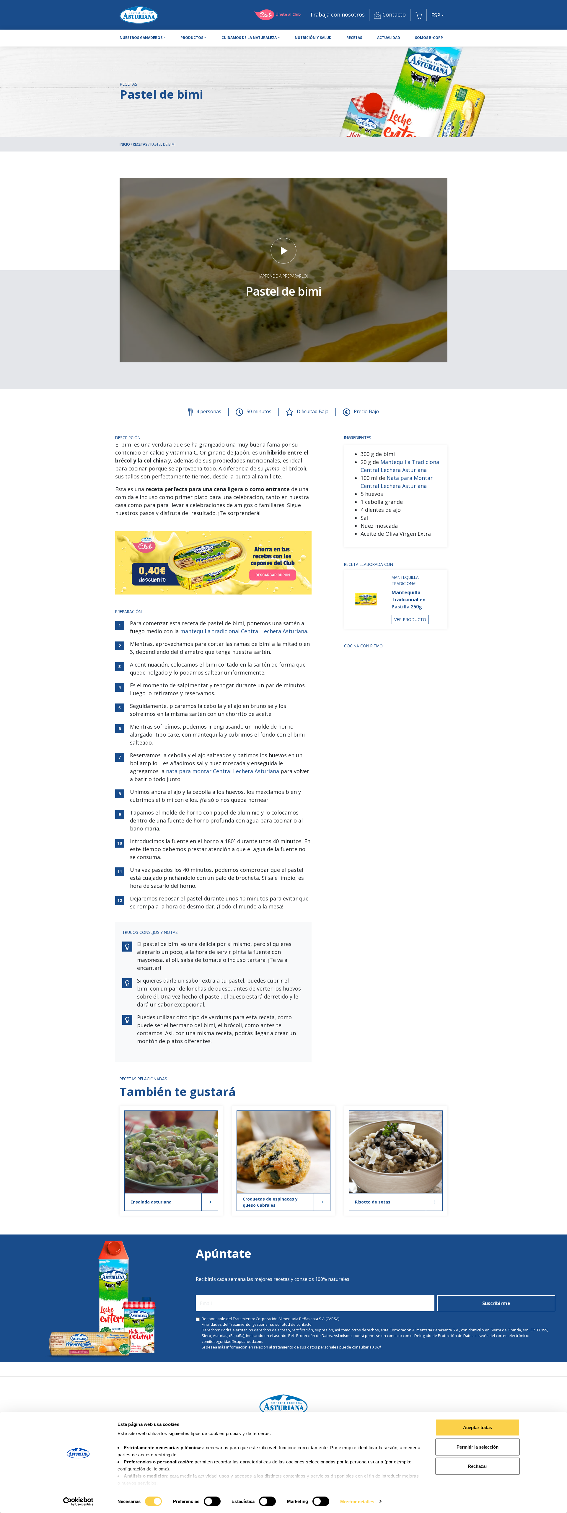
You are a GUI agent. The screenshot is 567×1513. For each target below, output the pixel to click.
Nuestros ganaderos (141, 37)
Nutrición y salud (313, 37)
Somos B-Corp (429, 37)
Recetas (354, 37)
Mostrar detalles (357, 1501)
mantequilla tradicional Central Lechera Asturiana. (244, 631)
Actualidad (388, 37)
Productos (191, 37)
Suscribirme (496, 1303)
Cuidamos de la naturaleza (249, 37)
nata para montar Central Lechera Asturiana (222, 771)
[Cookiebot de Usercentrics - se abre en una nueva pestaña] (78, 1501)
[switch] (212, 1501)
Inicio (125, 144)
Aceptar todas (477, 1427)
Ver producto (410, 619)
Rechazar (477, 1466)
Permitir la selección (477, 1446)
